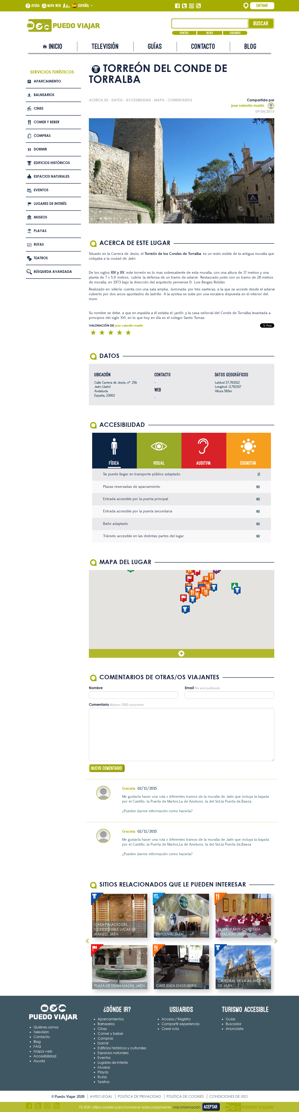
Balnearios (44, 95)
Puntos (184, 33)
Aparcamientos (111, 1019)
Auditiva (203, 463)
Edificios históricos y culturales (122, 1048)
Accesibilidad (44, 1056)
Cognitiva (248, 463)
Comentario (99, 704)
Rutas (209, 33)
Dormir (40, 149)
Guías (155, 46)
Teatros (41, 258)
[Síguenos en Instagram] (191, 6)
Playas (40, 231)
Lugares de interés (50, 203)
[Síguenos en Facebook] (177, 6)
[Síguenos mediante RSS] (198, 6)
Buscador (233, 1024)
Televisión (105, 46)
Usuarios (235, 33)
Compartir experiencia (180, 1024)
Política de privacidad (139, 1096)
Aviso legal (101, 1096)
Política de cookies (185, 1096)
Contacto (203, 46)
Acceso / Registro (176, 1019)
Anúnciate (234, 1028)
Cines (38, 108)
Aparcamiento (47, 81)
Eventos (41, 190)
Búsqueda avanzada (53, 271)
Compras (42, 135)
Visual (159, 463)
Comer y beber (46, 122)
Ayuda (35, 5)
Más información (187, 1107)
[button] (184, 610)
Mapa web (54, 5)
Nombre (96, 688)
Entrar (262, 5)
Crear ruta (170, 1028)
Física (114, 463)
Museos (40, 217)
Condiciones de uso (228, 1096)
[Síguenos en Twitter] (184, 6)
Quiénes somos (45, 1027)
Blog (250, 46)
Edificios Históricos (52, 163)
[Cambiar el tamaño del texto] (66, 6)
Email (189, 688)
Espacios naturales (51, 176)
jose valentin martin (247, 105)
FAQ (37, 1046)
